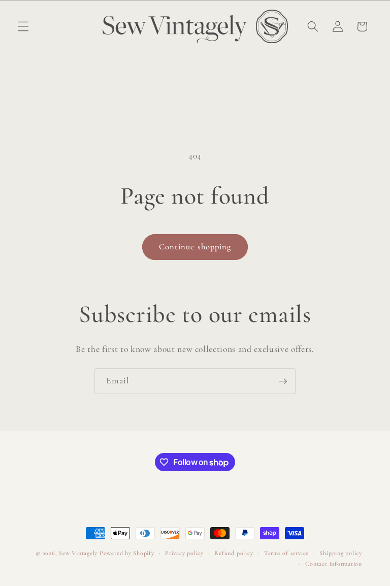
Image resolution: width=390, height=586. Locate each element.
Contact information (333, 563)
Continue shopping (195, 247)
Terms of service (286, 553)
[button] (23, 26)
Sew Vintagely (78, 553)
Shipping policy (340, 553)
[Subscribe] (283, 381)
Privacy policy (184, 553)
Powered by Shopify (127, 553)
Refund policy (233, 553)
